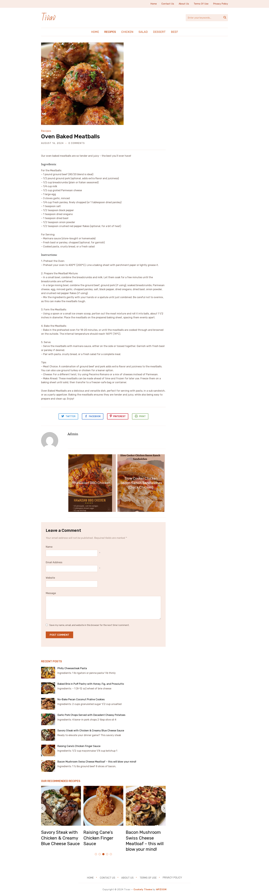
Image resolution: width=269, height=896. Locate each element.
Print (142, 416)
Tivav (48, 17)
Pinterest (119, 416)
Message (51, 593)
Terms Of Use (201, 3)
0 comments (76, 143)
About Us (184, 3)
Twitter (71, 416)
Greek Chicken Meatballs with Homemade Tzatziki (145, 838)
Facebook (95, 416)
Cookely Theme (143, 889)
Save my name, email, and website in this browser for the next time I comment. (89, 625)
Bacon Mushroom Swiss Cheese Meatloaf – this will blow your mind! (97, 761)
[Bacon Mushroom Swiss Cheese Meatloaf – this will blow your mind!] (61, 787)
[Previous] (41, 808)
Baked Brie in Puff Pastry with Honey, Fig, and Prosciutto (90, 683)
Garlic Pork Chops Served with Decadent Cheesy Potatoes (91, 715)
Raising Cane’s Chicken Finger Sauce (79, 746)
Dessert (159, 32)
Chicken (127, 32)
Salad (143, 32)
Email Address (54, 562)
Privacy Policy (220, 3)
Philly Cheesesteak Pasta (72, 668)
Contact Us (167, 3)
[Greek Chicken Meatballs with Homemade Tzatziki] (146, 787)
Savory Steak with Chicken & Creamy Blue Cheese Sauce (91, 730)
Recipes (110, 32)
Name (49, 546)
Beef (174, 32)
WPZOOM (161, 889)
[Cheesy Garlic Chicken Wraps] (103, 787)
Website (50, 577)
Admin (73, 434)
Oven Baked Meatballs (70, 136)
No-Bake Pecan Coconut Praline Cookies (81, 699)
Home (153, 3)
